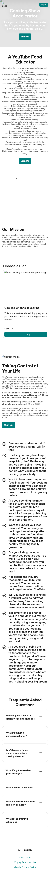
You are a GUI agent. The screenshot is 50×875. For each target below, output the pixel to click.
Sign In (43, 5)
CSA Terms (25, 857)
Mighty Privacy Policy (25, 867)
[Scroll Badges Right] (45, 266)
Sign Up (25, 36)
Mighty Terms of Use (25, 862)
